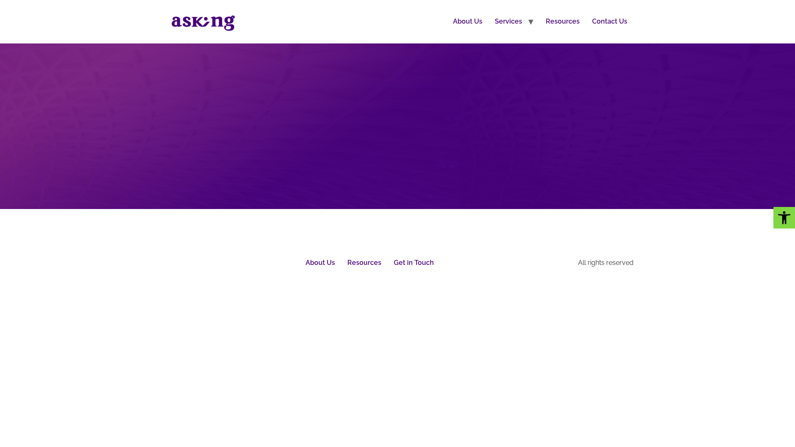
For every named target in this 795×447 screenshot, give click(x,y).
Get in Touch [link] (414, 263)
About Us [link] (467, 21)
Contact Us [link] (609, 21)
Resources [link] (563, 21)
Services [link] (508, 21)
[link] (784, 217)
